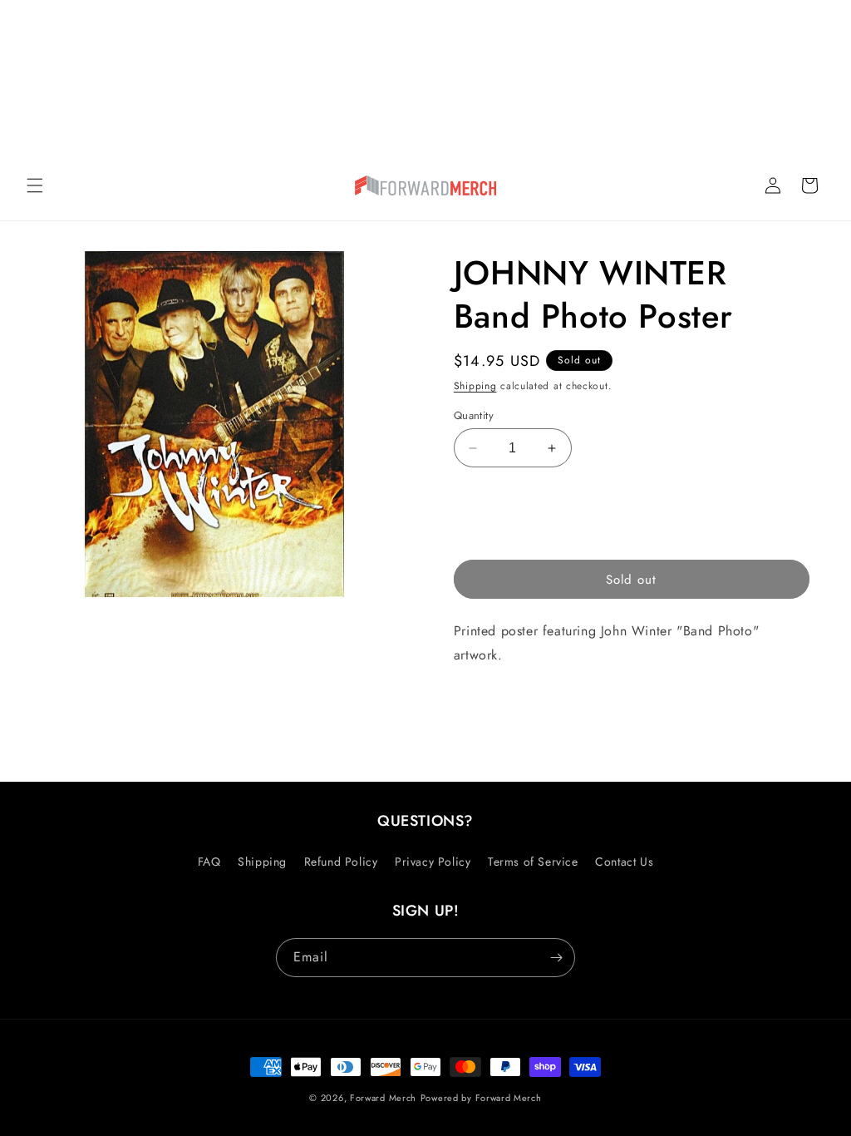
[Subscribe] (556, 957)
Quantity (474, 415)
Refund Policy (341, 861)
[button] (35, 185)
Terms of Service (533, 861)
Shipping (475, 385)
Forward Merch (383, 1097)
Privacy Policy (432, 861)
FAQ (209, 861)
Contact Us (624, 861)
